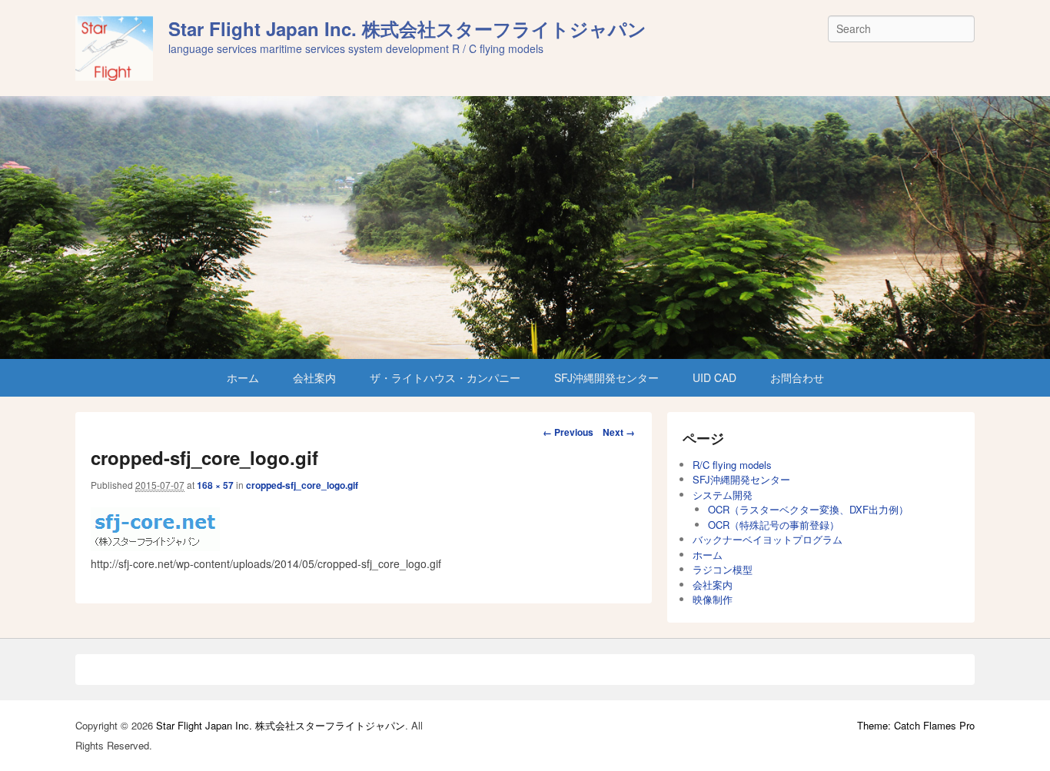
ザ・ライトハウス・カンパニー (445, 377)
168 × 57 (215, 485)
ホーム (243, 377)
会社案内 (314, 377)
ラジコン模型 (723, 569)
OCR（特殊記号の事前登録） (773, 524)
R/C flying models (732, 464)
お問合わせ (797, 377)
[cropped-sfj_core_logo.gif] (155, 546)
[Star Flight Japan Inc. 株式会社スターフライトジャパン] (525, 227)
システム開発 (723, 494)
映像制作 (713, 599)
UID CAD (714, 377)
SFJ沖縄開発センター (606, 377)
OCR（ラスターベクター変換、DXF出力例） (808, 509)
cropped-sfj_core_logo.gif (302, 485)
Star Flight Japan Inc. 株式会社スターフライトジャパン (407, 28)
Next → (619, 432)
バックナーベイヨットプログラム (767, 539)
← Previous (568, 432)
